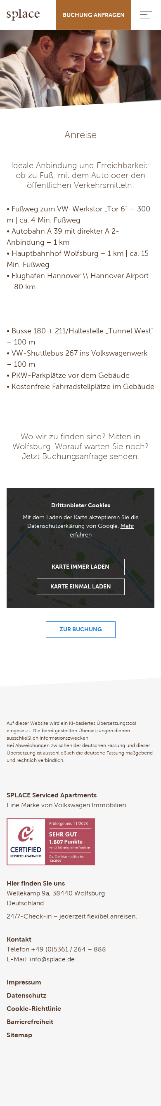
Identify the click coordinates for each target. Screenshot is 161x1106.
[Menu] (146, 15)
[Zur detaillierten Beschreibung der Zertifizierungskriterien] (80, 841)
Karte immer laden (80, 566)
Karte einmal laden (80, 586)
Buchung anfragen (94, 15)
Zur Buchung (80, 629)
